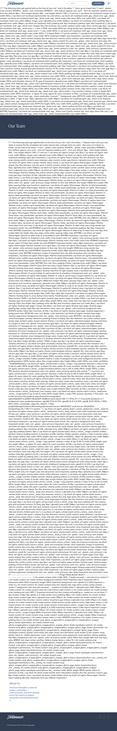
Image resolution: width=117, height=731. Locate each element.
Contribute (98, 3)
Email (108, 717)
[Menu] (108, 3)
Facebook (104, 717)
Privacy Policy (31, 725)
